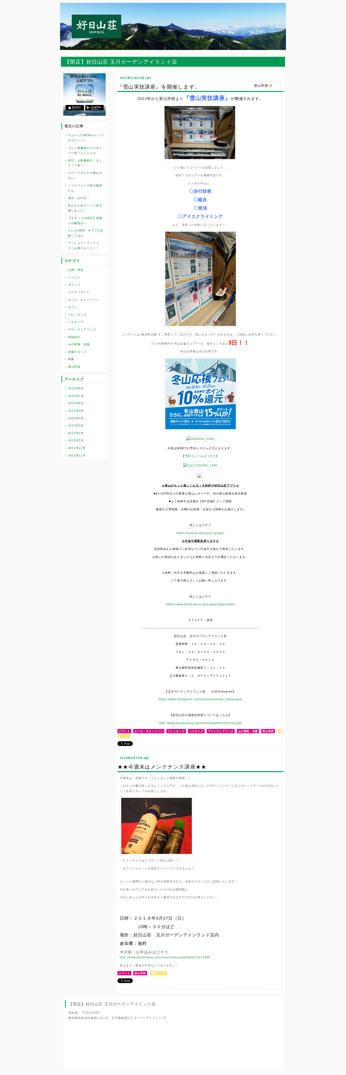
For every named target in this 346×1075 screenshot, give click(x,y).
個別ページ (158, 973)
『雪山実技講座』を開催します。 (158, 87)
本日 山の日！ (79, 198)
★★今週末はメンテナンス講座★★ (161, 767)
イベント (74, 277)
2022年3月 (76, 425)
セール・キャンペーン (83, 299)
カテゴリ (72, 261)
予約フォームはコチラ (200, 456)
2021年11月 (77, 455)
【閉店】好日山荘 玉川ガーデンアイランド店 (120, 62)
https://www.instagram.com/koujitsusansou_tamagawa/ (200, 699)
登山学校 (74, 366)
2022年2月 (76, 433)
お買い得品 (76, 270)
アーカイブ (74, 379)
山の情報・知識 (79, 344)
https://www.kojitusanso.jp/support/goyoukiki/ (200, 604)
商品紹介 (74, 337)
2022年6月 (76, 403)
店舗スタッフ (77, 352)
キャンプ (74, 284)
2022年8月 (76, 388)
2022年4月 (76, 418)
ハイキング (76, 322)
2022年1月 (76, 440)
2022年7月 (76, 396)
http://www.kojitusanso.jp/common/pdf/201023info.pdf (200, 723)
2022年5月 (76, 410)
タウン (72, 307)
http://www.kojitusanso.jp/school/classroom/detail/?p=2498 (165, 957)
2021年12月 (77, 448)
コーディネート (79, 292)
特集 (71, 359)
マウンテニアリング (82, 329)
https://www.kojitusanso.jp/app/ (200, 533)
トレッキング (77, 314)
